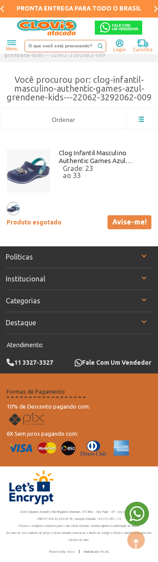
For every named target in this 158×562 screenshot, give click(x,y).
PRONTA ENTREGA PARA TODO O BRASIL (79, 8)
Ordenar (63, 119)
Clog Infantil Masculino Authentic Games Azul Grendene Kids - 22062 (92, 157)
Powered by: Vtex (62, 551)
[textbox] (65, 46)
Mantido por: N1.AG (96, 551)
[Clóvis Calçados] (47, 28)
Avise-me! (129, 222)
